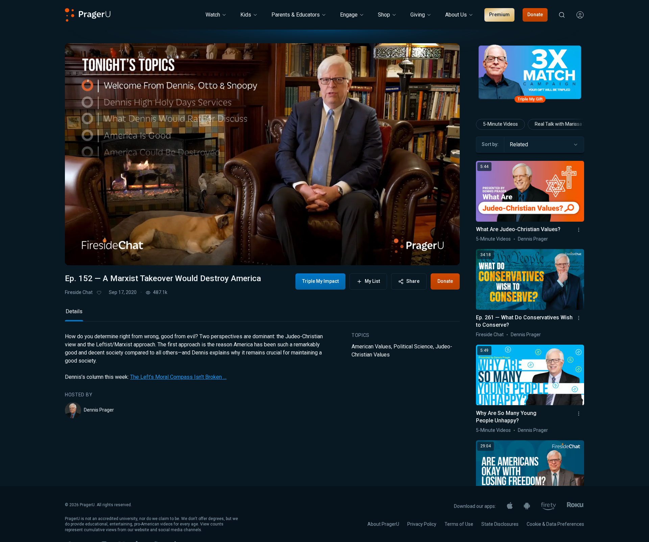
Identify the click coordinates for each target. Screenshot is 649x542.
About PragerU (383, 524)
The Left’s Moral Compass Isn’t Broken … (178, 377)
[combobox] (544, 145)
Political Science (413, 346)
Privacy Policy (421, 524)
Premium (499, 14)
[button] (78, 254)
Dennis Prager (99, 410)
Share (412, 281)
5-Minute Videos (500, 124)
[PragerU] (88, 15)
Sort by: (490, 144)
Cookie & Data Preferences (555, 524)
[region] (262, 154)
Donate (535, 14)
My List (372, 281)
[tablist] (262, 314)
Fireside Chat (79, 292)
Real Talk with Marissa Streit (565, 124)
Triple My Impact (320, 281)
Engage (349, 14)
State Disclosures (500, 524)
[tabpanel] (262, 375)
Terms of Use (458, 524)
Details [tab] (74, 311)
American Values (371, 346)
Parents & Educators (295, 14)
